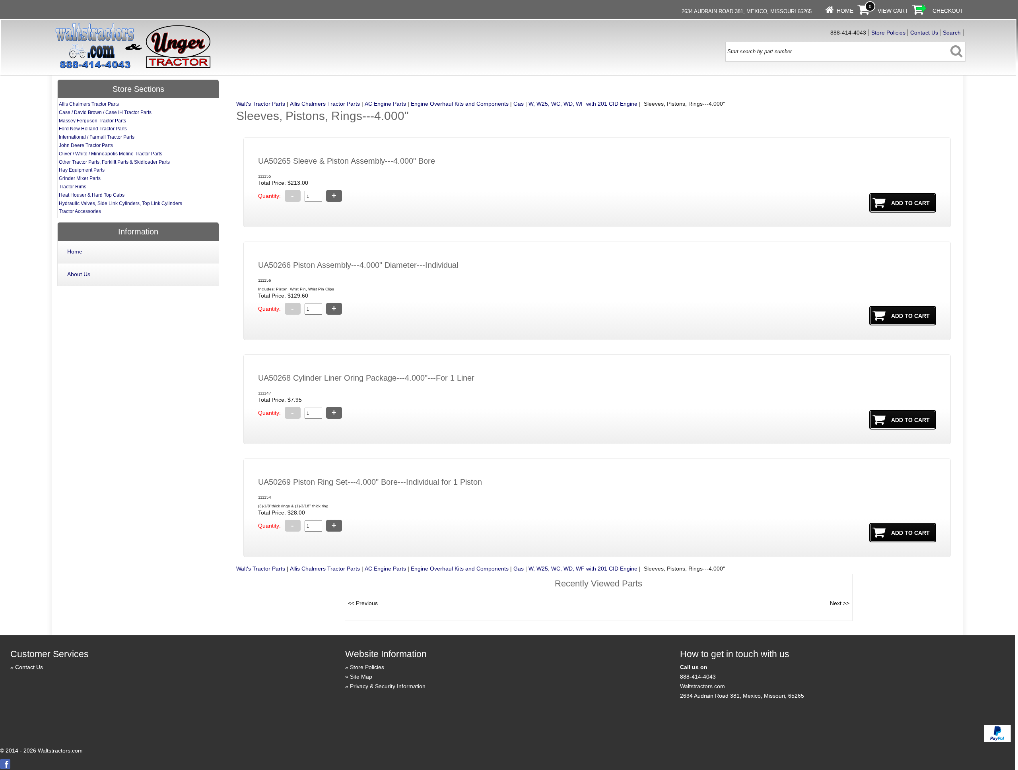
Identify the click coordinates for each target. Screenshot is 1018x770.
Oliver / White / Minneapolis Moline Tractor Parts (110, 154)
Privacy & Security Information (387, 686)
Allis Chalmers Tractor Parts (325, 104)
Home (845, 11)
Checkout (948, 11)
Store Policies (888, 32)
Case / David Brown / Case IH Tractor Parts (105, 112)
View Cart (893, 11)
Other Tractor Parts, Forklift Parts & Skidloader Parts (114, 162)
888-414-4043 (698, 676)
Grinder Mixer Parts (80, 178)
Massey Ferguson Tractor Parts (92, 121)
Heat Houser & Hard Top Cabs (91, 195)
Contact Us (924, 32)
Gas (518, 104)
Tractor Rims (72, 187)
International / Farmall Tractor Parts (96, 137)
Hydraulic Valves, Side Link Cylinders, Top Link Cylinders (120, 203)
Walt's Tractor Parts (260, 104)
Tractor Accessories (80, 211)
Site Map (361, 676)
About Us (78, 274)
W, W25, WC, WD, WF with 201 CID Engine (582, 104)
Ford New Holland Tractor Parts (93, 129)
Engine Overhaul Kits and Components (460, 104)
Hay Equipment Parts (82, 170)
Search (952, 32)
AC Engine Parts (385, 104)
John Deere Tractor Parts (86, 145)
